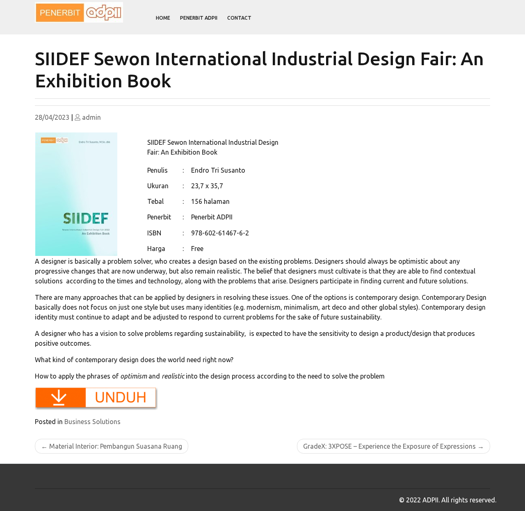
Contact (239, 18)
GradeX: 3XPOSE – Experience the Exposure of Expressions (389, 446)
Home (163, 18)
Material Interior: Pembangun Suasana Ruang (115, 446)
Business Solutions (92, 421)
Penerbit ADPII (198, 18)
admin (91, 117)
